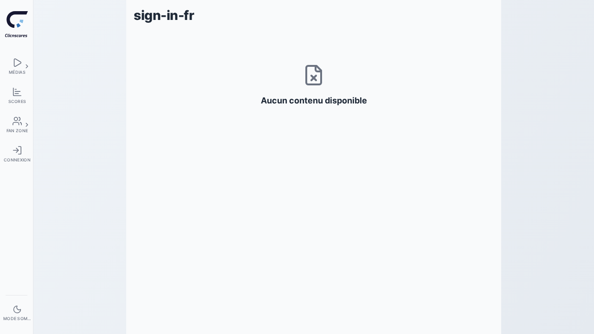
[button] (27, 66)
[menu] (16, 66)
